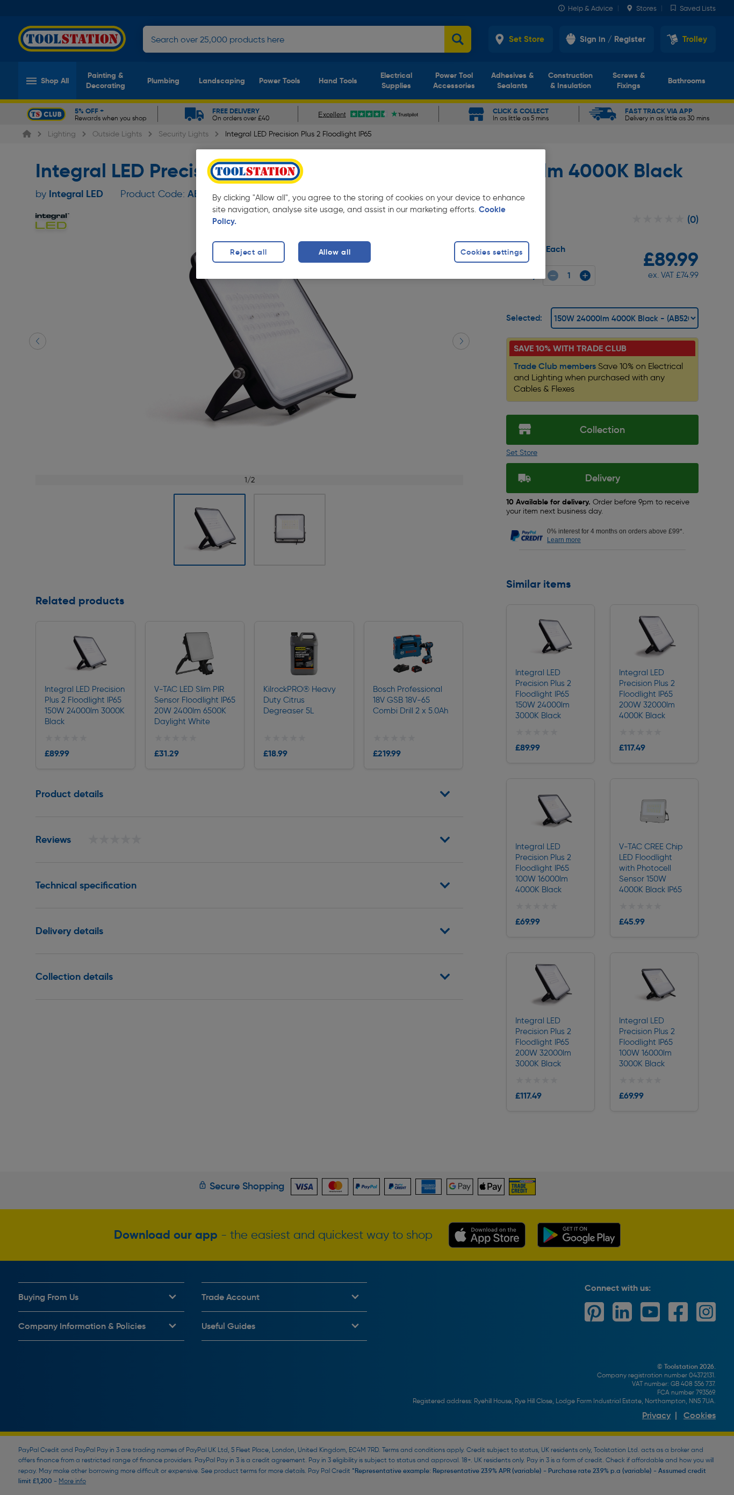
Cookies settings (491, 252)
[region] (370, 214)
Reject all (248, 252)
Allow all (334, 252)
